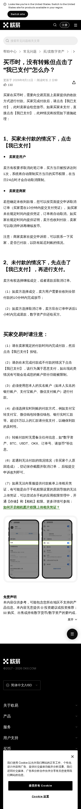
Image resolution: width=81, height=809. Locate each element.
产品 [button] (7, 716)
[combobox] (43, 41)
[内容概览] (72, 634)
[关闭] (72, 756)
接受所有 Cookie (40, 785)
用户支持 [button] (10, 738)
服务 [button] (7, 727)
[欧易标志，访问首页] (11, 25)
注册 (65, 25)
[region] (40, 779)
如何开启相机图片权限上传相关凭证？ (31, 507)
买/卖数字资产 (53, 51)
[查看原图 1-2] (40, 549)
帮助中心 (10, 51)
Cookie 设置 (40, 796)
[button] (55, 24)
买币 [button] (7, 748)
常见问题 (30, 51)
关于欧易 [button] (10, 705)
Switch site (18, 14)
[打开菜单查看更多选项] (76, 25)
